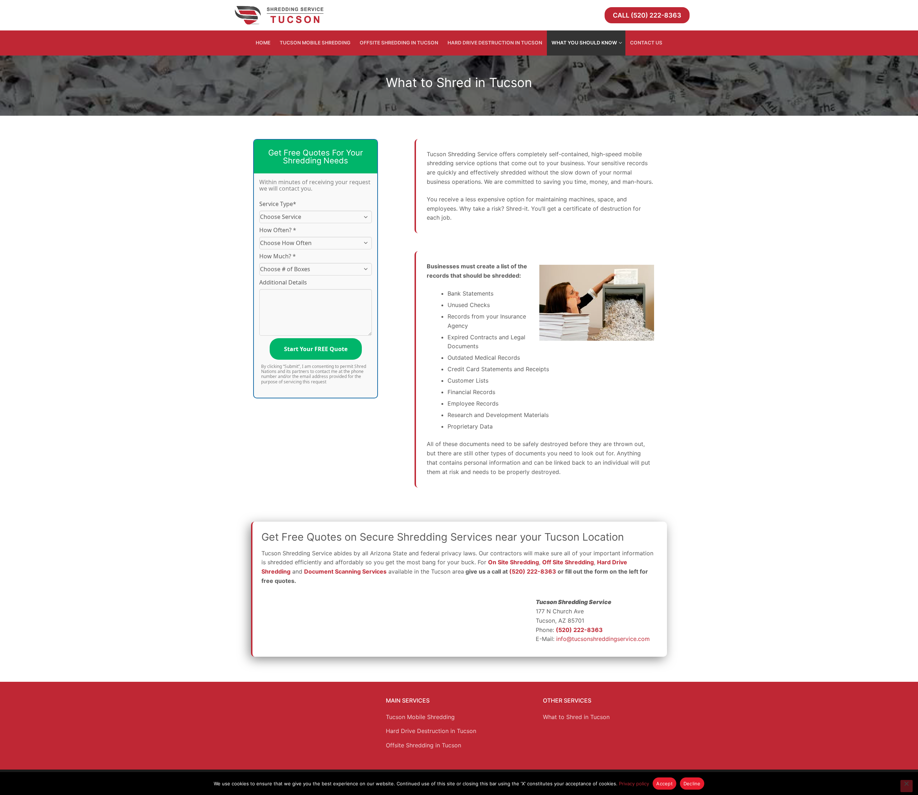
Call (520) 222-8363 (647, 15)
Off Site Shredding (568, 562)
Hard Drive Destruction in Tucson (431, 730)
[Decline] (906, 786)
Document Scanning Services (345, 571)
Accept (664, 783)
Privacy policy (634, 783)
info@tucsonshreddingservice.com (603, 638)
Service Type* (277, 204)
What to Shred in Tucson (576, 716)
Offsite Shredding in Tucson (423, 745)
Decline (692, 783)
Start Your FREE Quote (315, 349)
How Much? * (277, 256)
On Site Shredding (513, 562)
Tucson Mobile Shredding (420, 716)
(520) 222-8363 (532, 571)
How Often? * (277, 230)
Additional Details (283, 282)
